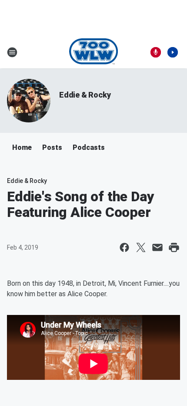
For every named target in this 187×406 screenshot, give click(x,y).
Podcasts (89, 147)
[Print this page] (174, 247)
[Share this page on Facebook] (124, 247)
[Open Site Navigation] (12, 52)
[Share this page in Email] (157, 247)
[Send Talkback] (155, 52)
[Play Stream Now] (172, 52)
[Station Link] (93, 52)
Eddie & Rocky (84, 94)
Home (22, 147)
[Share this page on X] (141, 247)
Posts (52, 147)
